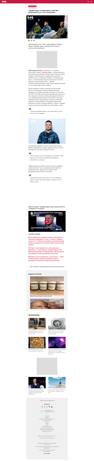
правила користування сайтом (47, 429)
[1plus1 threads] (44, 407)
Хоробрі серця (32, 6)
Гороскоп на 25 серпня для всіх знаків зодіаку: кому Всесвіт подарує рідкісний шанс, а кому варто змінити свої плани (56, 352)
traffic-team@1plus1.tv (47, 451)
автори (47, 425)
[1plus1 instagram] (42, 407)
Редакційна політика (47, 431)
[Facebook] (29, 40)
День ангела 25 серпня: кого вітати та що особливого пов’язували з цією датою (56, 391)
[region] (47, 59)
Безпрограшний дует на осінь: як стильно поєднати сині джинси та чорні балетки (35, 332)
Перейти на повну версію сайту (47, 400)
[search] (88, 1)
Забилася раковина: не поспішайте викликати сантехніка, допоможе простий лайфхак (56, 332)
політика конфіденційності (47, 428)
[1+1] (4, 1)
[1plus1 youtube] (52, 407)
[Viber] (34, 40)
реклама (47, 417)
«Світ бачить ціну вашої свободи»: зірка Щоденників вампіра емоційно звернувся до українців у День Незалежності (36, 392)
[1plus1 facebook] (49, 407)
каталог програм (47, 420)
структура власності (47, 426)
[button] (91, 1)
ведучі (47, 423)
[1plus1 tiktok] (46, 407)
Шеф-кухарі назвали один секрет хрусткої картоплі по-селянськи (35, 350)
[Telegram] (31, 40)
